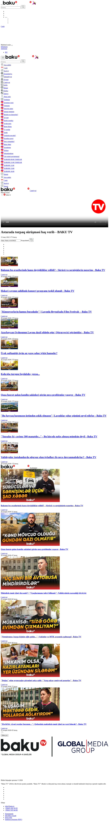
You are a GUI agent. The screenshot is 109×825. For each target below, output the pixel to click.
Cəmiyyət (33, 191)
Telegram (4, 49)
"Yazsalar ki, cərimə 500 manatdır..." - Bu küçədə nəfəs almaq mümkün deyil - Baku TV (49, 436)
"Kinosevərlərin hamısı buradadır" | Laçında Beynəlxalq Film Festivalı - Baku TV (46, 311)
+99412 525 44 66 (11, 810)
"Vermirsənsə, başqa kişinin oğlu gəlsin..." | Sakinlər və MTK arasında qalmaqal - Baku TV (41, 637)
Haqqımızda (9, 814)
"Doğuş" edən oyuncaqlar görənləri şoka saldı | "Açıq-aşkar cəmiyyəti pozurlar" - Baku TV (41, 680)
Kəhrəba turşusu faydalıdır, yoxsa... (20, 374)
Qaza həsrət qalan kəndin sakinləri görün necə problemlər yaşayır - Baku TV (43, 394)
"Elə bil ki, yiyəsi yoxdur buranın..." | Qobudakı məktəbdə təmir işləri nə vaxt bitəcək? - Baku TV (44, 724)
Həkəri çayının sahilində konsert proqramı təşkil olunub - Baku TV (37, 290)
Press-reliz (8, 817)
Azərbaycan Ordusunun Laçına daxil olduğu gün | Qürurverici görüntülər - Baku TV (47, 332)
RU (6, 52)
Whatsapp (4, 47)
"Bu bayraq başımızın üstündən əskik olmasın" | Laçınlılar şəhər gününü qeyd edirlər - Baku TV (53, 415)
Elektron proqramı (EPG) (13, 819)
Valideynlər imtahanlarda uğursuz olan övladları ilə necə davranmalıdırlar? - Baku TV (48, 457)
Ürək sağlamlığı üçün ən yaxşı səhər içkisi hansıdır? (29, 353)
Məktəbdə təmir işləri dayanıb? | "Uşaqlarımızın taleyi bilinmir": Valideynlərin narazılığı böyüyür (43, 593)
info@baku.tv (9, 806)
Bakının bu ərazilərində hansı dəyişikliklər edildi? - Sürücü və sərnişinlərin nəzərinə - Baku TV (53, 270)
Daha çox (5, 735)
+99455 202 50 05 (11, 808)
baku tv (8, 195)
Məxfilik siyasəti (10, 816)
